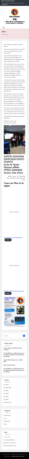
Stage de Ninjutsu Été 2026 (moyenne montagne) (12, 349)
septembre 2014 (7, 402)
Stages (5, 424)
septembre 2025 (7, 387)
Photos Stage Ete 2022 (9, 365)
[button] (24, 336)
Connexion (7, 437)
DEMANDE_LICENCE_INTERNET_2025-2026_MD (14, 291)
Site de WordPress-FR (10, 445)
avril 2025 (5, 390)
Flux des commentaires (10, 442)
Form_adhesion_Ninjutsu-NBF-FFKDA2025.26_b (13, 237)
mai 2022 (5, 396)
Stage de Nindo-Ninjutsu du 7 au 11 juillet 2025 (13, 361)
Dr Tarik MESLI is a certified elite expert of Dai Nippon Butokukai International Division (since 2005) (13, 355)
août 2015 (5, 399)
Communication (7, 415)
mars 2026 (6, 384)
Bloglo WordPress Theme (18, 456)
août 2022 (6, 393)
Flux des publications (10, 440)
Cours (4, 418)
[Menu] (3, 27)
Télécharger (8, 239)
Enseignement (6, 421)
